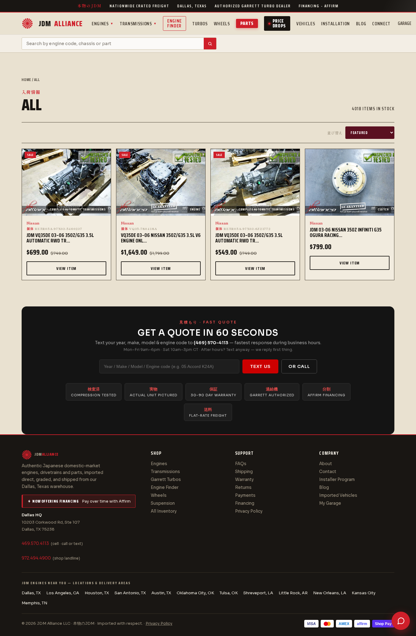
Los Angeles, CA (62, 592)
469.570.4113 (35, 543)
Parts (247, 23)
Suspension (163, 503)
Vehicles (305, 23)
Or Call (299, 366)
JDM (61, 24)
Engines (103, 23)
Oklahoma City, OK (195, 592)
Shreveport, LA (258, 592)
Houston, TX (97, 592)
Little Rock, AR (293, 592)
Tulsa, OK (229, 592)
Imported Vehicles (338, 495)
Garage (404, 23)
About (325, 463)
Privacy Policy (249, 511)
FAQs (240, 463)
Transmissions (138, 23)
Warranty (244, 479)
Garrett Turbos (166, 479)
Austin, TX (161, 592)
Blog (361, 23)
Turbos (200, 23)
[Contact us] (401, 621)
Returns (243, 487)
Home (26, 79)
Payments (245, 495)
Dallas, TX (31, 592)
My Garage (330, 503)
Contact (327, 471)
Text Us (260, 366)
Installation (335, 23)
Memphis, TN (34, 603)
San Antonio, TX (130, 592)
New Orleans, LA (329, 592)
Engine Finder (174, 23)
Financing (244, 503)
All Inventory (164, 511)
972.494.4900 (36, 558)
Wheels (222, 23)
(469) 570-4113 (211, 342)
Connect (381, 23)
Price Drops (279, 23)
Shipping (244, 471)
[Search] (210, 43)
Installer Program (337, 479)
